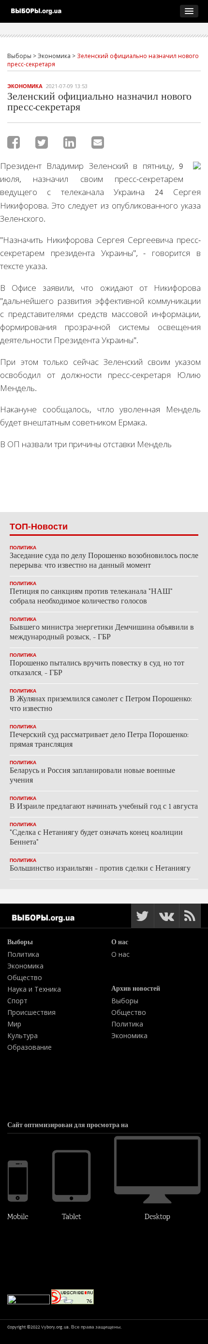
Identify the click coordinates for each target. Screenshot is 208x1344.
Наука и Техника (34, 989)
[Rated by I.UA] (28, 1302)
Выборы (124, 1000)
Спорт (17, 1000)
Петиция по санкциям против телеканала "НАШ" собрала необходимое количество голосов (91, 597)
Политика (23, 547)
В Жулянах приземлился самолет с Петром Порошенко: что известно (101, 704)
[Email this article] (97, 142)
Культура (22, 1035)
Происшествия (31, 1012)
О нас (120, 954)
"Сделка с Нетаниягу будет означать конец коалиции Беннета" (96, 838)
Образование (29, 1047)
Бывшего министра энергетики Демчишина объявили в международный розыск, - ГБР (102, 632)
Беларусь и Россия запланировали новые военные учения (92, 776)
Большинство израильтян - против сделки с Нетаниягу (100, 869)
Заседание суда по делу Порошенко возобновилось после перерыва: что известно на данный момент (104, 561)
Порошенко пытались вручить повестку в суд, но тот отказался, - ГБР (97, 668)
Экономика (25, 86)
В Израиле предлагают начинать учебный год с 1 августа (104, 807)
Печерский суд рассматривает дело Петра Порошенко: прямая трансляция (99, 740)
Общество (24, 977)
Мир (14, 1023)
